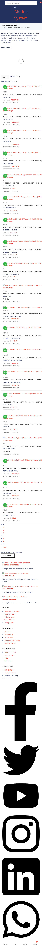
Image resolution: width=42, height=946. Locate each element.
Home (4, 27)
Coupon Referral (9, 643)
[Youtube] (21, 812)
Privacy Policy (8, 623)
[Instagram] (21, 854)
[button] (7, 102)
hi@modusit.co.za (10, 673)
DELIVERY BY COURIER (10, 565)
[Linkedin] (21, 897)
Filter (5, 77)
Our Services (8, 635)
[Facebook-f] (21, 740)
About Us (7, 632)
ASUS (5, 399)
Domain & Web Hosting (12, 640)
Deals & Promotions (13, 27)
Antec (5, 180)
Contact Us (8, 661)
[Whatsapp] (21, 940)
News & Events (9, 655)
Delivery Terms (9, 617)
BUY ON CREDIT (8, 588)
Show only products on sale (9, 81)
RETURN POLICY (8, 575)
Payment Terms (9, 614)
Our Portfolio (8, 637)
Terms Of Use (9, 620)
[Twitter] (21, 778)
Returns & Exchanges (11, 611)
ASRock (5, 311)
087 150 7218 (8, 670)
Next (4, 547)
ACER (5, 92)
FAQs (6, 658)
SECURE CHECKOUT (9, 599)
